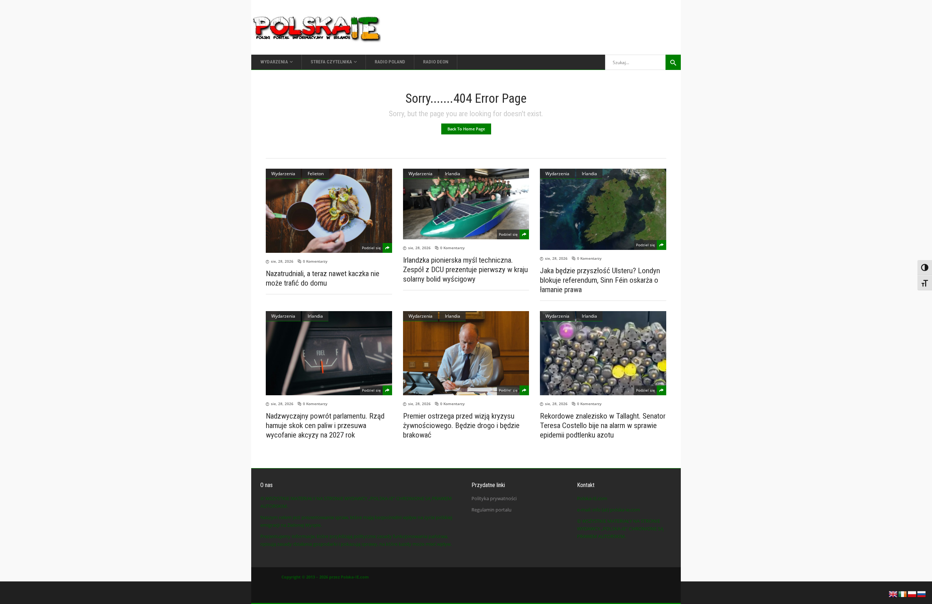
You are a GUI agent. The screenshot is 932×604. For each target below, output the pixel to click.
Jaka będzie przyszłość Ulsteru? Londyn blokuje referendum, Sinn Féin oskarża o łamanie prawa (600, 280)
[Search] (673, 62)
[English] (893, 593)
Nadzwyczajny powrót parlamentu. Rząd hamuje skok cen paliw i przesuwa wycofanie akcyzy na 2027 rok (325, 425)
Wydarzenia (283, 173)
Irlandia (452, 173)
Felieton (316, 173)
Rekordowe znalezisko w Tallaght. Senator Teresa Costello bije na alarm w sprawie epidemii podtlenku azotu (603, 425)
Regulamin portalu (491, 509)
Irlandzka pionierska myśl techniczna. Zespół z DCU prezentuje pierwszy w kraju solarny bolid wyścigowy (465, 269)
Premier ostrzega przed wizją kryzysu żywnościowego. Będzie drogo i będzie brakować (461, 425)
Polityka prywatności (494, 498)
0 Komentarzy (315, 261)
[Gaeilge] (903, 593)
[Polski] (912, 593)
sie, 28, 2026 (282, 261)
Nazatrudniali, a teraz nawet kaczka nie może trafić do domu (322, 278)
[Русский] (922, 593)
